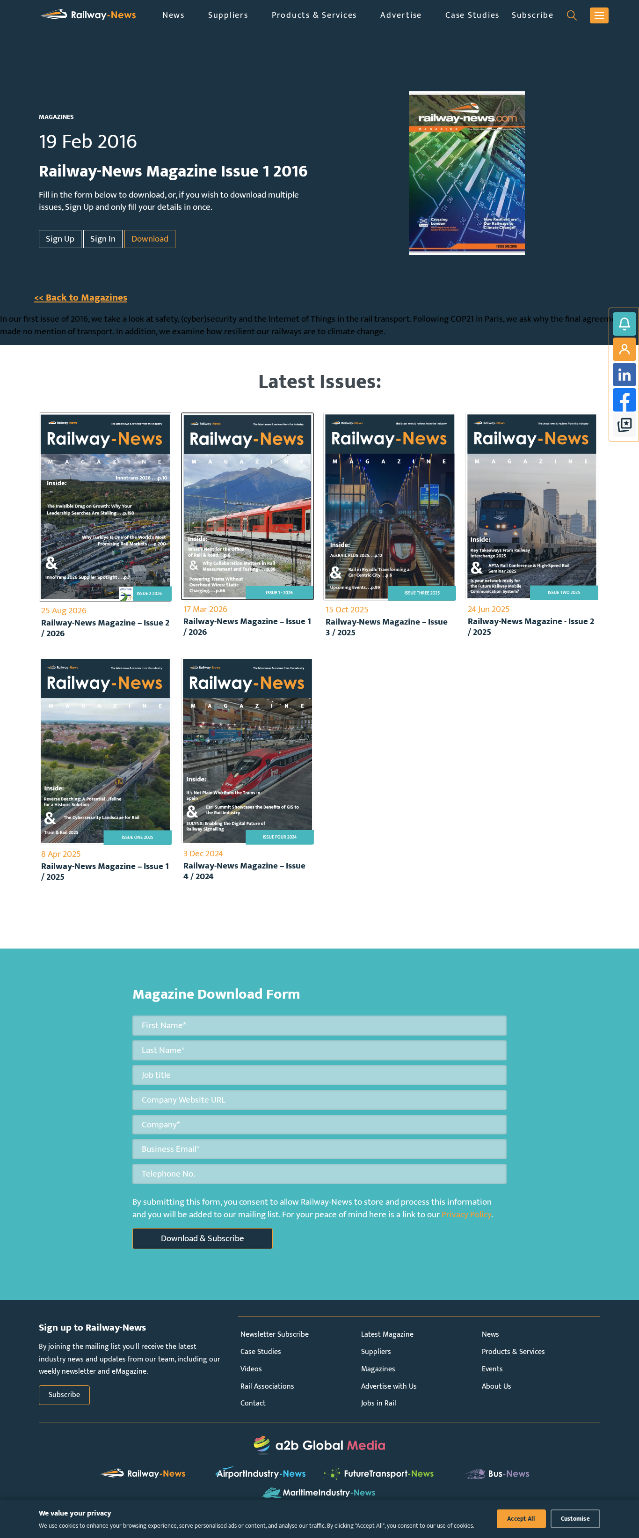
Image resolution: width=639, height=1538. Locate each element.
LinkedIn (624, 374)
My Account (624, 349)
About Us (496, 1386)
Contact (253, 1403)
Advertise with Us (389, 1386)
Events (492, 1369)
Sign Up (60, 238)
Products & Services (314, 15)
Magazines (378, 1369)
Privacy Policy (466, 1214)
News (173, 15)
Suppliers (228, 15)
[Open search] (572, 15)
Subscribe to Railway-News (624, 324)
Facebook (624, 400)
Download (149, 238)
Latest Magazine (387, 1334)
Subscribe (533, 15)
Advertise (401, 15)
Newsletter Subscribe (274, 1334)
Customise (575, 1519)
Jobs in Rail (378, 1403)
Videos (251, 1369)
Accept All (521, 1519)
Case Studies (472, 15)
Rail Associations (267, 1386)
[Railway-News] (88, 15)
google (624, 425)
